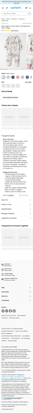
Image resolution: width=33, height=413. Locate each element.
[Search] (29, 13)
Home (3, 19)
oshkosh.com (12, 376)
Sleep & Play (4, 20)
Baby (8, 19)
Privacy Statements (6, 333)
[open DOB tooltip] (31, 23)
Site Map (3, 340)
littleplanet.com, (6, 378)
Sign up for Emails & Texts (8, 315)
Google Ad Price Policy (7, 331)
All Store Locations (14, 318)
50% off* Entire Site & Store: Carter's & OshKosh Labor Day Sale (16, 2)
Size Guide (28, 82)
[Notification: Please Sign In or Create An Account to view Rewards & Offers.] (26, 8)
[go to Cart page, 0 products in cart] (30, 8)
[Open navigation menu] (3, 8)
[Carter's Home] (16, 7)
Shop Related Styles (10, 97)
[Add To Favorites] (29, 36)
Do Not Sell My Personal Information (11, 336)
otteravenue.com (18, 378)
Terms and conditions (21, 331)
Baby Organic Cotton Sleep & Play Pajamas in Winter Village (16, 27)
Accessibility (25, 336)
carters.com (4, 376)
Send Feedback (21, 315)
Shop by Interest (12, 340)
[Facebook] (10, 311)
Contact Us (4, 318)
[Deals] (7, 8)
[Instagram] (3, 311)
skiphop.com (20, 376)
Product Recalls (15, 338)
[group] (13, 51)
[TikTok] (6, 311)
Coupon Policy (5, 338)
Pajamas (21, 19)
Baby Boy (14, 19)
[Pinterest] (14, 311)
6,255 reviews (14, 30)
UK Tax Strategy (25, 338)
